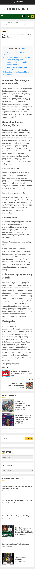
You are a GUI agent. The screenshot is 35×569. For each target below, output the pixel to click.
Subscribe (32, 16)
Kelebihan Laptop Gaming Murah (16, 72)
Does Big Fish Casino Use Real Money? (16, 544)
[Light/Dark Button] (23, 16)
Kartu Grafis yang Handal (16, 62)
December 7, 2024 (7, 546)
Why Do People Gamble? (20, 558)
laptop (13, 363)
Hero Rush (17, 9)
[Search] (28, 16)
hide (23, 48)
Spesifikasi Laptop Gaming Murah (16, 57)
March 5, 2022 (7, 40)
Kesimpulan (8, 74)
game (8, 363)
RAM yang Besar (13, 64)
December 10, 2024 (21, 534)
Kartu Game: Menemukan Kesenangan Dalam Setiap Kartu (22, 404)
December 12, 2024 (7, 518)
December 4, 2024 (21, 561)
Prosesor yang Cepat (14, 60)
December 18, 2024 (7, 491)
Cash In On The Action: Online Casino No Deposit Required (17, 502)
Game (4, 31)
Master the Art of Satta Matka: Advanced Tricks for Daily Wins (17, 488)
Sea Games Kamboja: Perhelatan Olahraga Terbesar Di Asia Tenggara (23, 419)
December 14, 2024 (7, 505)
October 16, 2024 (21, 409)
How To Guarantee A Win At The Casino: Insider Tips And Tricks (24, 530)
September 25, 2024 (21, 424)
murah (17, 363)
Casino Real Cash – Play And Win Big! (15, 516)
